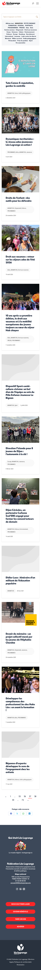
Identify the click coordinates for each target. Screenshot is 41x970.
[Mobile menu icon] (37, 3)
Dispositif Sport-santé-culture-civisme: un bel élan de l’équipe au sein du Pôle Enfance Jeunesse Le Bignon (20, 391)
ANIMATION (19, 23)
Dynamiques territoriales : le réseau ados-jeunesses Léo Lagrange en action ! (20, 141)
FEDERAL (21, 25)
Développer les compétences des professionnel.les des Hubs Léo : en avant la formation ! (20, 704)
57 (30, 796)
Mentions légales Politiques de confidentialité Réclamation (21, 962)
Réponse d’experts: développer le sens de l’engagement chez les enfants (18, 768)
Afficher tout (10, 23)
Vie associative (20, 43)
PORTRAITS (29, 25)
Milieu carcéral (17, 38)
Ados (27, 28)
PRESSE (22, 28)
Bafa (31, 28)
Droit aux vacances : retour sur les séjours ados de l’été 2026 (20, 259)
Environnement (29, 32)
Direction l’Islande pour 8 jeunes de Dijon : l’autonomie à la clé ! (19, 451)
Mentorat (8, 38)
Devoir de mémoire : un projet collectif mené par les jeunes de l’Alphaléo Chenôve (19, 638)
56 (25, 796)
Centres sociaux (9, 30)
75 (23, 800)
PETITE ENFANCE (29, 23)
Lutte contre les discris (28, 36)
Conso (9, 32)
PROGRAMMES (13, 28)
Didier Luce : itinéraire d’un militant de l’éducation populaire (20, 580)
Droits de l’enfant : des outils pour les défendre (19, 199)
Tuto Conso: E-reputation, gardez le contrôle (20, 84)
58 (35, 796)
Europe (15, 34)
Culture (21, 32)
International (9, 36)
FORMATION (12, 25)
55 (20, 796)
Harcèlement (30, 34)
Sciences (15, 32)
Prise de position (22, 40)
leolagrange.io (27, 852)
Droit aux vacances (30, 30)
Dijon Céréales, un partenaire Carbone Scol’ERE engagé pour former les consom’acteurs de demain (20, 515)
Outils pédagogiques (29, 38)
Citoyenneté (19, 30)
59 (13, 800)
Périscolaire (12, 40)
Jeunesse (17, 36)
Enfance (9, 34)
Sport (31, 40)
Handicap (22, 34)
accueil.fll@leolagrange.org (21, 883)
